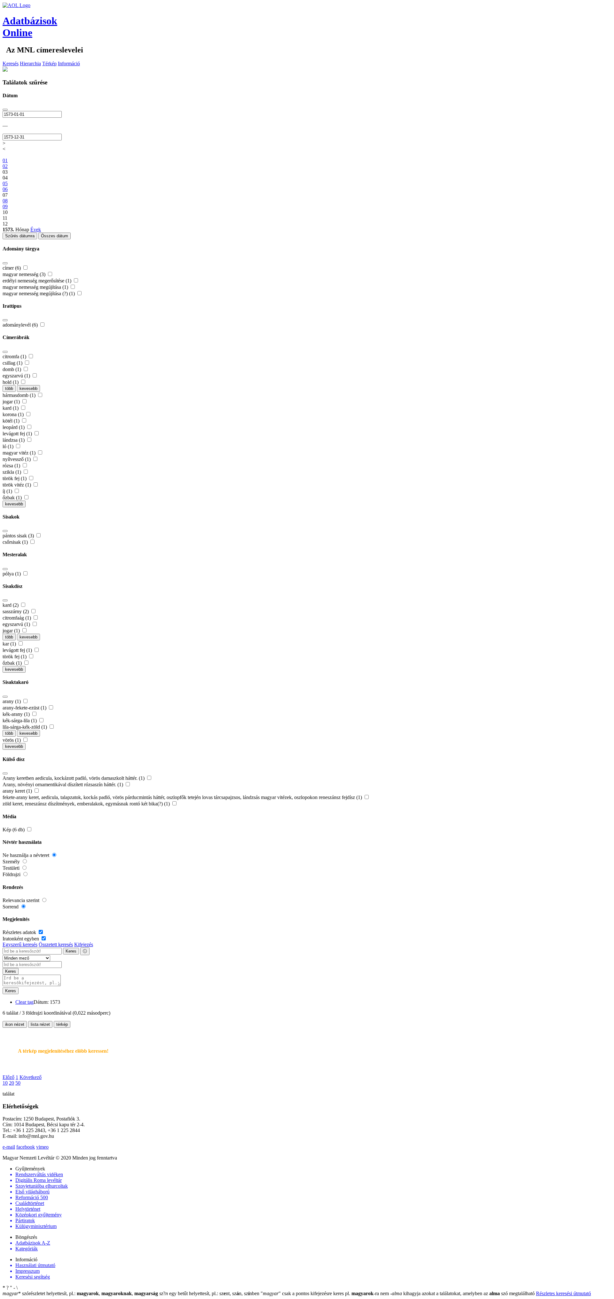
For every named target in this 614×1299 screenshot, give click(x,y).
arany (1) (12, 701)
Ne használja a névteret (27, 855)
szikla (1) (12, 472)
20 (11, 1083)
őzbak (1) (13, 497)
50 (17, 1083)
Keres (71, 951)
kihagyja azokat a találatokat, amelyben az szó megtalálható (463, 1293)
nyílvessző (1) (17, 459)
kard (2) (11, 605)
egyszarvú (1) (17, 375)
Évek (35, 229)
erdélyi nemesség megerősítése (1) (38, 280)
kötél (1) (12, 421)
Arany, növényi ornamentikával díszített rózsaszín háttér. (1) (63, 784)
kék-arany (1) (17, 714)
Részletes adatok (20, 932)
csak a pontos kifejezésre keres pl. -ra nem (325, 1293)
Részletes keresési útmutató (563, 1293)
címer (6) (12, 268)
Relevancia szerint (22, 900)
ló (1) (9, 446)
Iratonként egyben (21, 938)
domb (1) (12, 369)
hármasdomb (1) (20, 395)
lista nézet (40, 1024)
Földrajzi (12, 874)
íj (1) (8, 491)
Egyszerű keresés (20, 944)
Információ (69, 63)
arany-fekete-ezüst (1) (25, 707)
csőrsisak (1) (16, 542)
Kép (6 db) (14, 829)
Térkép (49, 63)
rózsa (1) (12, 465)
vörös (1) (12, 740)
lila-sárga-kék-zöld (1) (25, 727)
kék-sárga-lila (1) (20, 720)
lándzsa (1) (14, 440)
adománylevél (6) (21, 325)
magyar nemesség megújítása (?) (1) (39, 293)
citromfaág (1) (17, 618)
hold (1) (11, 382)
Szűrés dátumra (20, 236)
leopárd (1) (14, 427)
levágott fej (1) (18, 433)
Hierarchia (30, 63)
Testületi (12, 868)
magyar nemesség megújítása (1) (36, 287)
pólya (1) (12, 573)
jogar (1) (12, 401)
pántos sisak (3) (19, 535)
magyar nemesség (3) (25, 274)
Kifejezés (83, 944)
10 (5, 1083)
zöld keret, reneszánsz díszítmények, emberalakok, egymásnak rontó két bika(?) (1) (87, 803)
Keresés (11, 63)
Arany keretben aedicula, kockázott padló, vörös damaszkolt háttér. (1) (74, 778)
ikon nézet (14, 1024)
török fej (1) (15, 478)
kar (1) (10, 643)
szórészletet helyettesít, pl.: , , (80, 1293)
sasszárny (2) (16, 611)
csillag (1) (13, 363)
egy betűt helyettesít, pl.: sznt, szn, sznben (210, 1293)
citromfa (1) (15, 356)
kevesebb (28, 388)
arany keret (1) (18, 791)
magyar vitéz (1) (20, 452)
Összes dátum (54, 236)
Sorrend (11, 906)
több (9, 388)
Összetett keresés (56, 944)
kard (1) (11, 408)
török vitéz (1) (17, 484)
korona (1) (14, 414)
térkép (62, 1024)
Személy (12, 861)
